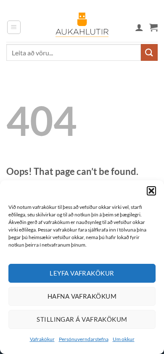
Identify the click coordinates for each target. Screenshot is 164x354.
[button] (151, 191)
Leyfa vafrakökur (82, 273)
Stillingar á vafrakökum (82, 319)
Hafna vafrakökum (82, 296)
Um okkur (124, 339)
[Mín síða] (139, 27)
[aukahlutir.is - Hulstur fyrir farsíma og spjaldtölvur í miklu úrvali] (82, 27)
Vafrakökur (42, 339)
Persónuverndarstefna (83, 339)
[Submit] (149, 52)
